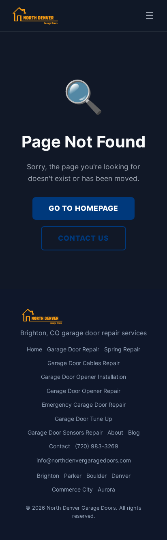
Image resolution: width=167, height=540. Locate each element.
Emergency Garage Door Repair (84, 404)
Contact (59, 446)
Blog (134, 432)
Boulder (96, 475)
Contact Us (83, 238)
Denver (121, 475)
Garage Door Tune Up (83, 418)
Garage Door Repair (73, 349)
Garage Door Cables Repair (83, 362)
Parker (72, 475)
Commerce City (72, 489)
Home (34, 349)
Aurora (106, 489)
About (115, 432)
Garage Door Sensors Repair (65, 432)
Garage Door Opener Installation (83, 376)
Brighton (48, 475)
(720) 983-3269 (96, 446)
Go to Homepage (83, 208)
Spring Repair (122, 349)
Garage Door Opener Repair (83, 390)
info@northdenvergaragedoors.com (83, 460)
